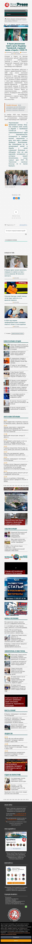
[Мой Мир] (19, 198)
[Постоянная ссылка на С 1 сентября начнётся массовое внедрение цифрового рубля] (6, 399)
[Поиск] (26, 11)
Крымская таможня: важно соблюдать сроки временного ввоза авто (18, 726)
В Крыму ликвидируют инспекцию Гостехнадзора (15, 459)
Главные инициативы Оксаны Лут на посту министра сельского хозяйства (16, 448)
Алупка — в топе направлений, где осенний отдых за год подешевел (18, 787)
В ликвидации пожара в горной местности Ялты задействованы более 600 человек (18, 361)
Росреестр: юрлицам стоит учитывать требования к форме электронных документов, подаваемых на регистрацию (14, 702)
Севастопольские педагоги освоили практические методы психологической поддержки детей (15, 671)
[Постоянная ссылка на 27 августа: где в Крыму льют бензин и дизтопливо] (6, 370)
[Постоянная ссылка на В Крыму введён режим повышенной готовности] (6, 412)
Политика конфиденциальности (15, 901)
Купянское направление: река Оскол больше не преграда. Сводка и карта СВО (16, 747)
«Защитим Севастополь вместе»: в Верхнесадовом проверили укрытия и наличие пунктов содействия (16, 638)
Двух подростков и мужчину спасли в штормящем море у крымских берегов (16, 422)
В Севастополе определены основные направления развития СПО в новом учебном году (15, 688)
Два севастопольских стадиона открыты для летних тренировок (18, 541)
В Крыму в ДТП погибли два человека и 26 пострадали (14, 572)
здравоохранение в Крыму (17, 333)
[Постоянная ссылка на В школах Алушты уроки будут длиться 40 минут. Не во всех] (6, 405)
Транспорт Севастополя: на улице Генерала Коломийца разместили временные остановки (19, 347)
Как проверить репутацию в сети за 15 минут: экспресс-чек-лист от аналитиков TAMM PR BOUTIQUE (15, 442)
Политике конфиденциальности (15, 932)
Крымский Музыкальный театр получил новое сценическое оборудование (19, 535)
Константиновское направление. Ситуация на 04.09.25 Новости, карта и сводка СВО (13, 767)
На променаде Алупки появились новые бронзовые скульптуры (18, 780)
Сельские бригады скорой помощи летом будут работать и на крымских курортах (16, 298)
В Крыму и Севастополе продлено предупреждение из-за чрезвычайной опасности (16, 645)
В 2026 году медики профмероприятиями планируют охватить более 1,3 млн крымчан (15, 322)
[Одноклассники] (16, 198)
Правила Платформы (12, 899)
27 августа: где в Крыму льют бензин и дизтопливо (19, 366)
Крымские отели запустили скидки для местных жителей (16, 792)
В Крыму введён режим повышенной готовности (18, 408)
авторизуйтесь (23, 225)
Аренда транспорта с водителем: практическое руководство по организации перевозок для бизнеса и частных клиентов (16, 429)
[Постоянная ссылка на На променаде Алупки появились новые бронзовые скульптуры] (7, 783)
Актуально (13, 18)
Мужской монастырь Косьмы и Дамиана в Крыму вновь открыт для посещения (14, 522)
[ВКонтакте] (14, 198)
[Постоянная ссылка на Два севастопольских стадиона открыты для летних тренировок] (7, 544)
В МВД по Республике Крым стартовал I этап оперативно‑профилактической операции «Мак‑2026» (15, 548)
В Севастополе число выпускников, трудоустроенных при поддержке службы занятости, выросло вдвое (15, 679)
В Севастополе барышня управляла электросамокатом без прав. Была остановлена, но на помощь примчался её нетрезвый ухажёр (15, 466)
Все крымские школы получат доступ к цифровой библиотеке (16, 473)
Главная (8, 18)
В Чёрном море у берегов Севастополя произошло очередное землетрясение (18, 389)
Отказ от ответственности (13, 902)
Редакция (8, 897)
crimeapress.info (12, 819)
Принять (16, 940)
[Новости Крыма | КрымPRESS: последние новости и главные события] (16, 6)
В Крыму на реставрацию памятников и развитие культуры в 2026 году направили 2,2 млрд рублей (19, 383)
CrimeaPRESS (15, 52)
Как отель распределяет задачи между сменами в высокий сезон (14, 454)
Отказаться (16, 937)
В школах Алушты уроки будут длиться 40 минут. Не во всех (19, 402)
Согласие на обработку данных (14, 903)
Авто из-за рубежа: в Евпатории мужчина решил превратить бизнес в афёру (16, 479)
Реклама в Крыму (10, 900)
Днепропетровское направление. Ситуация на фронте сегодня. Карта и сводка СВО (15, 754)
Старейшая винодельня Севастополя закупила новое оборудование (18, 353)
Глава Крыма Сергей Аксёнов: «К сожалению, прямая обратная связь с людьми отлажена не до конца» (15, 375)
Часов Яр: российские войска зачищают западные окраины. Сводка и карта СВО (14, 740)
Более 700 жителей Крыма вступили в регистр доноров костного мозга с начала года (14, 631)
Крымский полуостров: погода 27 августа (14, 436)
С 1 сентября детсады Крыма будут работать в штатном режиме (16, 626)
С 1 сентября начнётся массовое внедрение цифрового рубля (17, 395)
